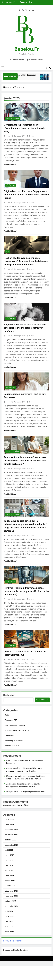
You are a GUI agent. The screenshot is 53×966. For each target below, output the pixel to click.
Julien (8, 136)
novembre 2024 (11, 896)
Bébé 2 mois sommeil (12, 941)
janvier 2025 (10, 886)
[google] (29, 10)
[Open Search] (46, 68)
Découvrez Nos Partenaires (15, 950)
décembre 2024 (11, 891)
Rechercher (9, 695)
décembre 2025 (11, 829)
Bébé (7, 252)
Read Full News (10, 164)
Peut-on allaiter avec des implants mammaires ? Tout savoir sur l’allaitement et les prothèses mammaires (26, 261)
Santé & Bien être (13, 119)
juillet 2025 (9, 855)
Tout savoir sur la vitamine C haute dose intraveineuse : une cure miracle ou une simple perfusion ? (25, 460)
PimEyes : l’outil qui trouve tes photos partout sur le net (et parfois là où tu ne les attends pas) (26, 591)
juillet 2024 (9, 916)
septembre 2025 (11, 845)
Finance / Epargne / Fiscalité (17, 730)
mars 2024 (9, 932)
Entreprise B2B (11, 720)
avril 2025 (9, 870)
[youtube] (33, 10)
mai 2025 (9, 865)
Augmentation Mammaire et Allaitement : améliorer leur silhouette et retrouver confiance (26, 328)
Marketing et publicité (14, 741)
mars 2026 (9, 824)
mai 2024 (9, 921)
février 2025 (10, 881)
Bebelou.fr (26, 49)
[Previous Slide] (46, 2)
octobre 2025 (10, 840)
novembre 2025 (11, 835)
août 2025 (9, 850)
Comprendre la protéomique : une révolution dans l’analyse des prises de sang (24, 128)
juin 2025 (8, 860)
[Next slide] (50, 2)
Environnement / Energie (15, 725)
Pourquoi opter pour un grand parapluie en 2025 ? (26, 792)
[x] (26, 10)
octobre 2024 (10, 901)
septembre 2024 (11, 906)
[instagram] (22, 10)
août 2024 (9, 911)
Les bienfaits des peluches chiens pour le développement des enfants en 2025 (27, 2)
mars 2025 (9, 875)
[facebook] (19, 10)
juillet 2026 (9, 819)
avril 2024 (9, 927)
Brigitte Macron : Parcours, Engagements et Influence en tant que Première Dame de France (26, 194)
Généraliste (10, 185)
